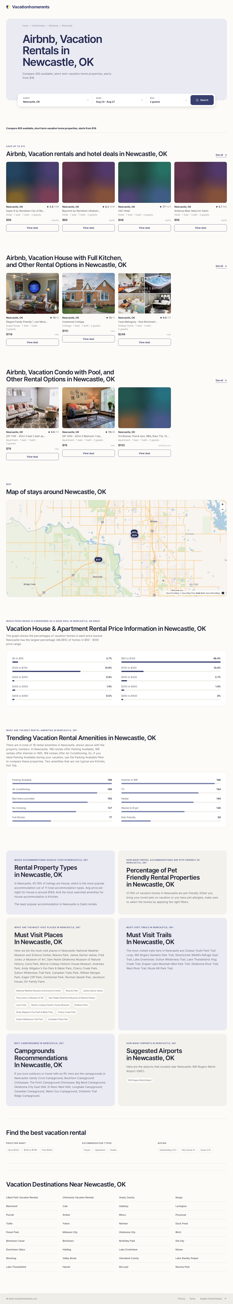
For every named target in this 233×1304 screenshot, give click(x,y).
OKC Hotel (124, 210)
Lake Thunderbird (16, 1266)
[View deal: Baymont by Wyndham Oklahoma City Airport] (88, 182)
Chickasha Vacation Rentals (78, 1197)
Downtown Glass (15, 1249)
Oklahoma (53, 25)
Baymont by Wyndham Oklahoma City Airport (87, 210)
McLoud (123, 1266)
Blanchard (11, 1206)
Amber (66, 1214)
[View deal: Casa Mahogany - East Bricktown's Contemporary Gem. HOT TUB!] (144, 293)
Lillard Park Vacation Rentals (22, 1197)
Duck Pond (182, 1223)
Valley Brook (69, 1258)
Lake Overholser (128, 1249)
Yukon (66, 1223)
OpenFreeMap (172, 593)
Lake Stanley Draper (187, 1258)
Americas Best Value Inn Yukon (191, 210)
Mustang (11, 1258)
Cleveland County (129, 1258)
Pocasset (181, 1214)
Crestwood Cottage (73, 321)
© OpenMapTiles (187, 593)
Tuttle (9, 1223)
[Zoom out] (222, 509)
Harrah (66, 1266)
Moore (179, 1249)
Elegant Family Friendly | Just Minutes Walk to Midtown (36, 321)
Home (25, 25)
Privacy (181, 1298)
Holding (67, 1249)
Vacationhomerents (30, 7)
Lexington (181, 1206)
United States (38, 25)
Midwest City (70, 1232)
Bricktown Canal (15, 1240)
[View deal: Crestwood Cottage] (88, 293)
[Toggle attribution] (223, 593)
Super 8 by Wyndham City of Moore (26, 210)
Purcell (10, 1214)
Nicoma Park (183, 1266)
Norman (123, 1223)
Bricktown (68, 1240)
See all (221, 154)
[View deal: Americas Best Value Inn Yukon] (200, 182)
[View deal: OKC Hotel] (144, 182)
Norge (179, 1197)
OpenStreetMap (213, 593)
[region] (116, 548)
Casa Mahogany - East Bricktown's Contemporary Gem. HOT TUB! (155, 321)
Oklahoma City (127, 1232)
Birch (178, 1232)
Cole (65, 1206)
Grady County (127, 1197)
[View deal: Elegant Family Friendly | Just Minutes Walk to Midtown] (32, 293)
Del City (180, 1240)
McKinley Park (127, 1240)
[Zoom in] (222, 504)
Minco (122, 1214)
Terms (192, 1298)
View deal (32, 227)
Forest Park (12, 1232)
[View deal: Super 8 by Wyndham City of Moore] (32, 182)
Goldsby (123, 1206)
